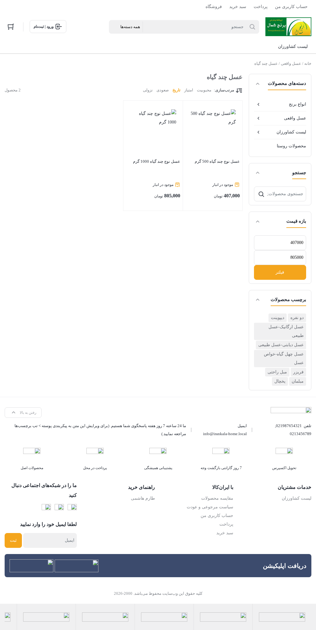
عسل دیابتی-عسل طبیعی (281, 344)
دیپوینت (277, 317)
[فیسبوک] (72, 508)
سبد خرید (237, 6)
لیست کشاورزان (291, 132)
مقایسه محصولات (217, 498)
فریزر (298, 372)
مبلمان (298, 381)
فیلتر (280, 272)
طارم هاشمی (143, 498)
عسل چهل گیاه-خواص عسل (284, 358)
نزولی (148, 90)
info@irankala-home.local (225, 433)
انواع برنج (297, 104)
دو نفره (297, 317)
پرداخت (261, 6)
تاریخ (177, 90)
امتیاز (188, 90)
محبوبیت (204, 90)
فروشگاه (214, 6)
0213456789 (300, 433)
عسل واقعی (291, 63)
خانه (307, 63)
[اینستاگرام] (59, 508)
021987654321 (289, 425)
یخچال (279, 381)
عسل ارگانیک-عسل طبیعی (286, 331)
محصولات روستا (291, 146)
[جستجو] (261, 194)
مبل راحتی (277, 372)
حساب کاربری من (291, 6)
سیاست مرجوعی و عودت (210, 507)
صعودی (162, 90)
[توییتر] (46, 508)
